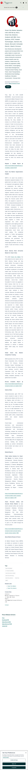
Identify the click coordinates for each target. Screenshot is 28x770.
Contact (7, 605)
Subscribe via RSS (6, 622)
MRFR (7, 580)
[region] (14, 760)
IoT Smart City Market (9, 570)
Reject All (14, 763)
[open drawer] (26, 2)
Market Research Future (14, 83)
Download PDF (5, 620)
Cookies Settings (14, 760)
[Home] (6, 3)
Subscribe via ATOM (7, 624)
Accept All (14, 767)
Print (3, 618)
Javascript (4, 626)
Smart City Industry (12, 588)
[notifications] (23, 2)
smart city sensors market (10, 573)
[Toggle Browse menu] (23, 7)
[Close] (25, 752)
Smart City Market (9, 568)
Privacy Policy (6, 757)
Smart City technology (10, 575)
